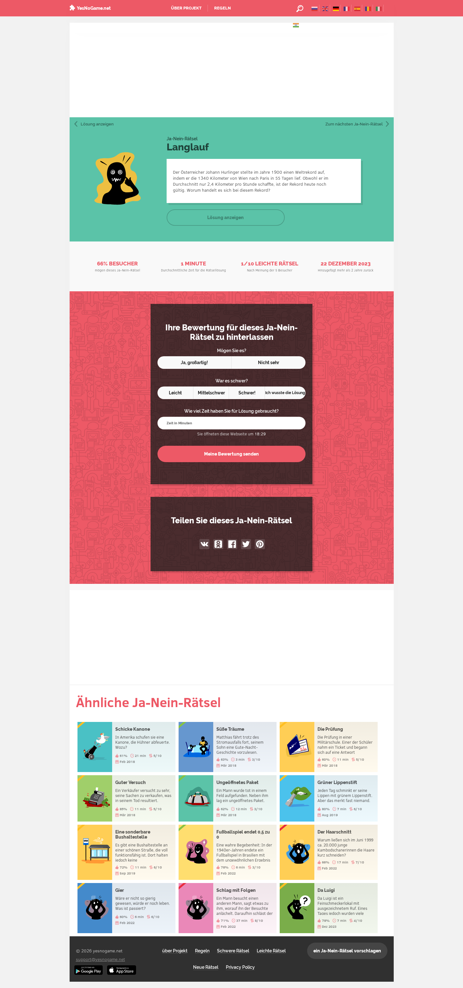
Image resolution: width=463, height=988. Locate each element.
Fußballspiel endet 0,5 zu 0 (228, 852)
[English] (325, 8)
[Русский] (314, 8)
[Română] (368, 8)
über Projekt (186, 8)
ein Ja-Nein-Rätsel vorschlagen (347, 950)
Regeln (222, 8)
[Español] (357, 8)
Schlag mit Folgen (228, 908)
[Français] (347, 8)
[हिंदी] (296, 24)
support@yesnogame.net (100, 959)
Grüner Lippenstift (329, 798)
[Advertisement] (232, 70)
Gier (126, 908)
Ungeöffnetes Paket (228, 798)
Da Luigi (329, 908)
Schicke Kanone (126, 747)
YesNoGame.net (94, 8)
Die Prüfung (329, 747)
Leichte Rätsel (271, 950)
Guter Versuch (126, 798)
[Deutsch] (336, 8)
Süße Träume (228, 747)
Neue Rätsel (205, 967)
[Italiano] (379, 8)
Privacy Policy (240, 967)
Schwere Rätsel (233, 950)
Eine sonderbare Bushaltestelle (126, 852)
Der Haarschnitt (329, 852)
